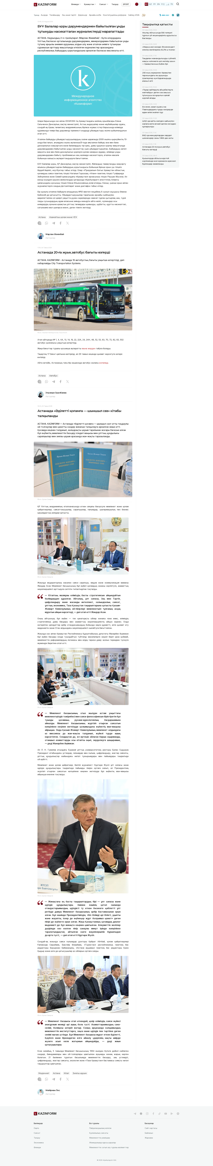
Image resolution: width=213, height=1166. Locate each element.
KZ (146, 4)
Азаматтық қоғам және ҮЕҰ (63, 217)
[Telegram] (53, 223)
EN (158, 4)
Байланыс (149, 1133)
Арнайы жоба (95, 15)
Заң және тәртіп (69, 15)
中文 (163, 4)
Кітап (66, 1073)
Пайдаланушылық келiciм (100, 1128)
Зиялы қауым (80, 1073)
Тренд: (37, 15)
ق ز (167, 4)
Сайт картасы (151, 1128)
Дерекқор (82, 15)
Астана (41, 217)
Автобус (53, 376)
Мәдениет (43, 1073)
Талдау (115, 4)
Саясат (37, 1133)
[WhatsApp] (46, 223)
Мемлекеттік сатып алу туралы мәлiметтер (109, 1147)
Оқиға (36, 1128)
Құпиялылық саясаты (98, 1133)
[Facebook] (60, 223)
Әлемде (37, 1147)
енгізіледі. (104, 363)
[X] (68, 223)
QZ (150, 4)
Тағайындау (54, 15)
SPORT (126, 4)
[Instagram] (39, 223)
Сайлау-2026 (133, 15)
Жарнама (149, 1138)
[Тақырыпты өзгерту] (138, 4)
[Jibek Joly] (165, 15)
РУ (154, 4)
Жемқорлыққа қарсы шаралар (102, 1142)
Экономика (39, 1142)
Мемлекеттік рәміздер (99, 1138)
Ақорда (44, 15)
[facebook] (153, 1113)
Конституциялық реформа (114, 15)
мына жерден (89, 348)
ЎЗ (172, 4)
